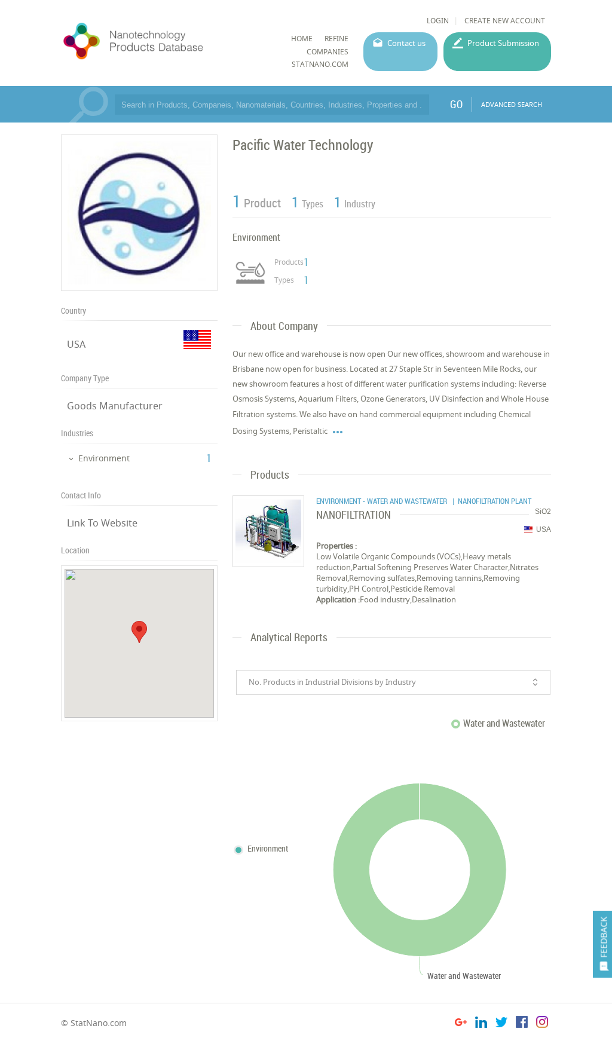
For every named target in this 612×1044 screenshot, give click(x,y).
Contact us (406, 43)
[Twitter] (501, 1024)
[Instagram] (542, 1024)
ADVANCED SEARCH (511, 104)
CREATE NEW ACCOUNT (504, 21)
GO (456, 104)
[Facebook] (522, 1024)
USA (76, 344)
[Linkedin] (481, 1024)
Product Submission (503, 43)
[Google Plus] (461, 1024)
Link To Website (102, 522)
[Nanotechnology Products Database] (164, 41)
